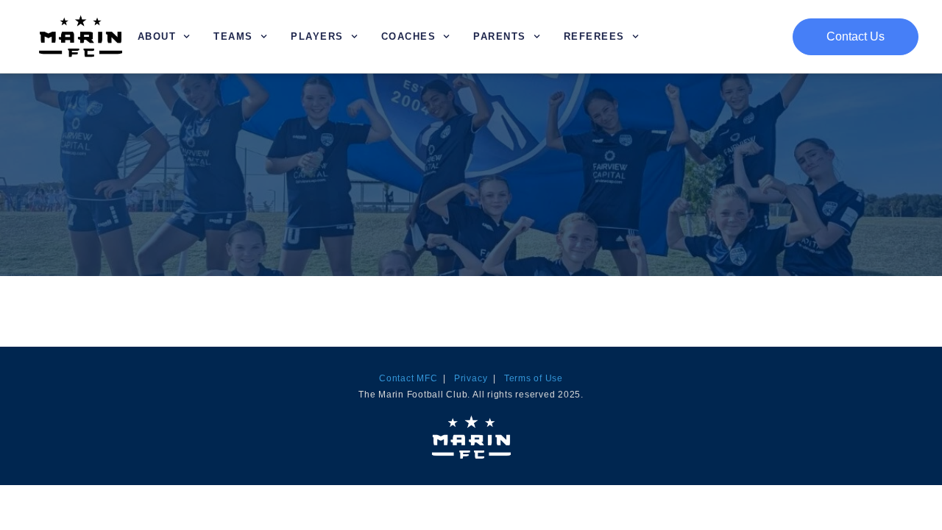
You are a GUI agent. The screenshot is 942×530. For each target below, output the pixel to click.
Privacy (470, 378)
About (157, 36)
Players (317, 36)
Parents (499, 36)
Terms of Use (533, 378)
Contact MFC (408, 378)
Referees (594, 36)
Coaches (408, 36)
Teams (233, 36)
